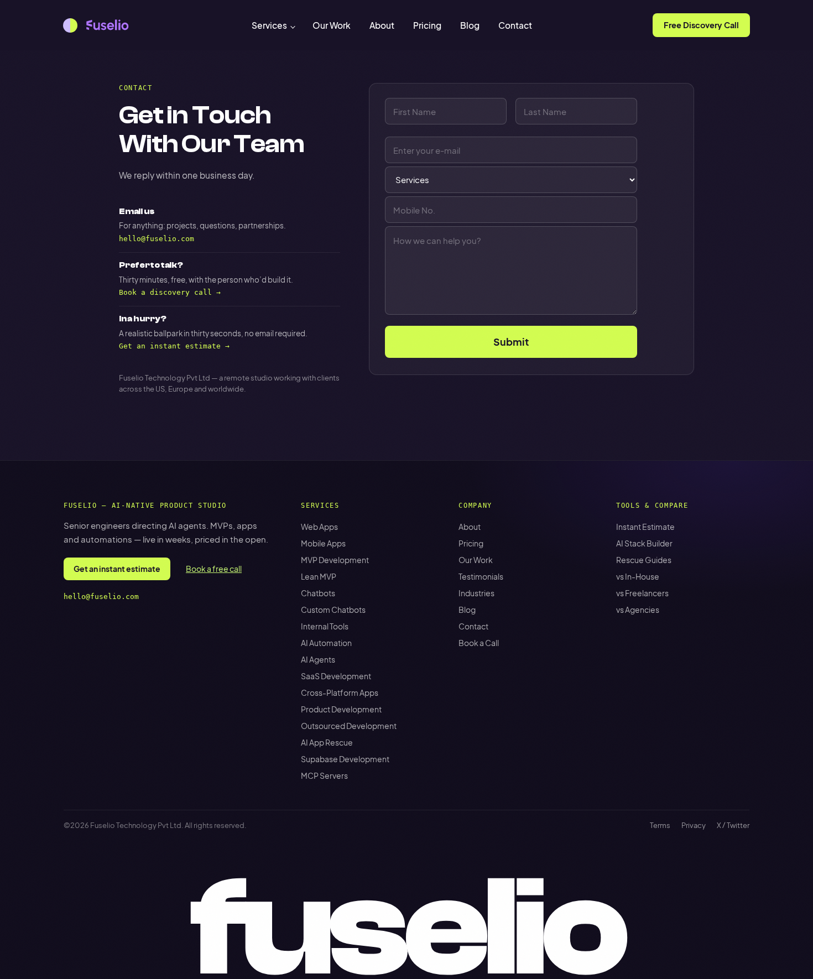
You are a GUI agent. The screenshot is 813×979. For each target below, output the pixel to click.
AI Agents (318, 659)
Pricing (427, 25)
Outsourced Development (349, 726)
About (381, 25)
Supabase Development (345, 759)
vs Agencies (637, 610)
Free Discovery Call (701, 25)
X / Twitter (733, 825)
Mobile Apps (323, 543)
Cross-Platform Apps (339, 692)
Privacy (693, 825)
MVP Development (335, 560)
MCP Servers (324, 775)
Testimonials (480, 576)
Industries (476, 593)
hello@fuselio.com (156, 239)
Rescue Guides (643, 560)
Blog (470, 25)
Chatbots (318, 593)
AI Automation (326, 643)
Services (269, 25)
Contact (515, 25)
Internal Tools (324, 626)
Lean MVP (318, 576)
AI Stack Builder (644, 543)
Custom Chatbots (333, 610)
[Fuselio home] (97, 25)
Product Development (341, 709)
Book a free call (214, 569)
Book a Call (478, 643)
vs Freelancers (642, 593)
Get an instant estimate (117, 569)
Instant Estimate (645, 527)
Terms (660, 825)
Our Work (331, 25)
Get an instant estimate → (174, 346)
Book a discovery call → (170, 292)
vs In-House (637, 576)
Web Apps (319, 527)
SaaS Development (336, 676)
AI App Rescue (327, 742)
